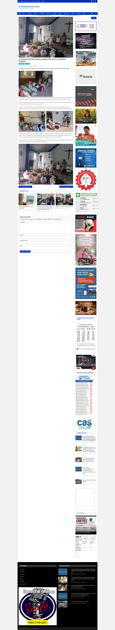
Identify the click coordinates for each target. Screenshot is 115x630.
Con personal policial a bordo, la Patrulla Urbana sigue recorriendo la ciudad (26, 186)
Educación (22, 574)
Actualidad (29, 13)
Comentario (23, 222)
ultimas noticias (23, 584)
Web (21, 245)
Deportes (48, 13)
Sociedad (54, 13)
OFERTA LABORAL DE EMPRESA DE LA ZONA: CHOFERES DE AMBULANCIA (85, 528)
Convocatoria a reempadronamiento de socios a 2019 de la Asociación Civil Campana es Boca (89, 470)
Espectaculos (66, 13)
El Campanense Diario (29, 6)
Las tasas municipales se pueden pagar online (26, 207)
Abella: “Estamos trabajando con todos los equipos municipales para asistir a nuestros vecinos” (45, 208)
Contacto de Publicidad (35, 1)
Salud (72, 13)
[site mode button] (93, 13)
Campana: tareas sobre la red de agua (89, 481)
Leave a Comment (38, 65)
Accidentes (42, 13)
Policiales (36, 13)
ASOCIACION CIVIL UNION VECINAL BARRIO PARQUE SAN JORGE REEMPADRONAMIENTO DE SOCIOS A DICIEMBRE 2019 (89, 438)
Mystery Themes (42, 628)
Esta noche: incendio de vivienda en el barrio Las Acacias (66, 186)
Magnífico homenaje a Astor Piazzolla (64, 206)
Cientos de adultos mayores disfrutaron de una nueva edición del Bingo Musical (89, 460)
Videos (84, 13)
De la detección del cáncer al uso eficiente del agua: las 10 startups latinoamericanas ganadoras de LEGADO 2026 (89, 449)
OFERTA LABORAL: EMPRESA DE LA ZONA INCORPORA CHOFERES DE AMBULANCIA (78, 546)
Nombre (21, 235)
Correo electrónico (24, 240)
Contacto (43, 1)
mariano (31, 65)
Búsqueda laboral (85, 542)
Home (23, 13)
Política (60, 13)
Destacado (78, 13)
